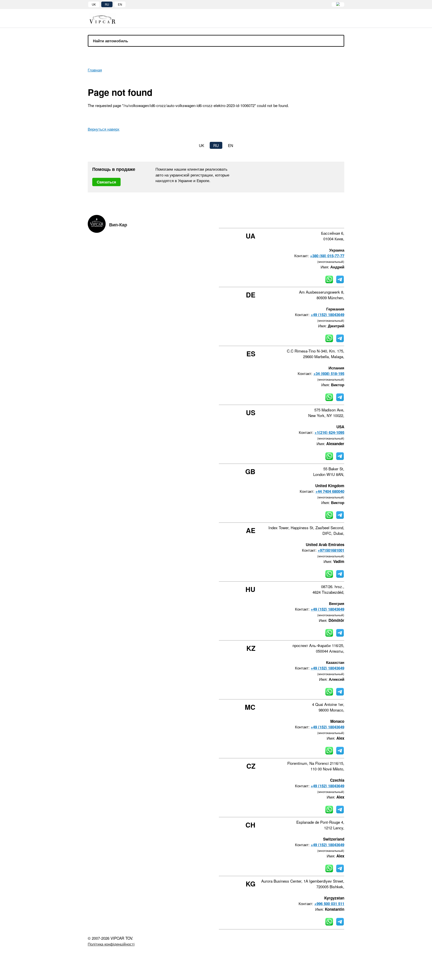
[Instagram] (318, 220)
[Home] (106, 19)
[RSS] (343, 220)
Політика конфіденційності (111, 944)
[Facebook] (306, 220)
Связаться (106, 182)
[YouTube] (330, 220)
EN (120, 4)
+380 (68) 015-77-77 (327, 255)
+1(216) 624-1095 (329, 432)
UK (94, 4)
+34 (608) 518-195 (328, 373)
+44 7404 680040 (329, 491)
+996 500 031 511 (329, 903)
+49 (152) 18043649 (327, 314)
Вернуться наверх (103, 129)
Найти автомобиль (110, 40)
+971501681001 (331, 550)
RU (107, 4)
